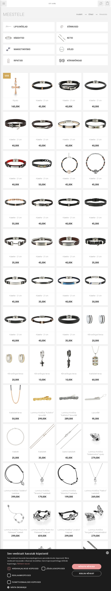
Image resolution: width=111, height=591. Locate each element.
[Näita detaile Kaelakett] (42, 436)
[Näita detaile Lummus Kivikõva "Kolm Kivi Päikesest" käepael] (42, 514)
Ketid (70, 38)
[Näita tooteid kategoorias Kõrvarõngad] (62, 60)
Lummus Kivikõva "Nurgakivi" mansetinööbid (95, 531)
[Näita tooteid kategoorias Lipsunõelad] (8, 26)
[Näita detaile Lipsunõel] (95, 397)
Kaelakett (42, 452)
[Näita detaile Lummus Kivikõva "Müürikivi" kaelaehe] (68, 475)
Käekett (15, 452)
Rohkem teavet (23, 563)
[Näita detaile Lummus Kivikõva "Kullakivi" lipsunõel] (42, 397)
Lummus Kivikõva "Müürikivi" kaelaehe (69, 492)
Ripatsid (18, 60)
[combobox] (107, 552)
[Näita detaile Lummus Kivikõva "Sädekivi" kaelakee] (15, 475)
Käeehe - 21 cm (42, 100)
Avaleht (79, 14)
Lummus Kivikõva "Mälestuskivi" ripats (95, 453)
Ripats (15, 100)
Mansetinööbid (22, 49)
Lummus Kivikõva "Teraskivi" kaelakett (42, 492)
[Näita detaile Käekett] (15, 436)
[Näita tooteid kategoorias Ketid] (62, 38)
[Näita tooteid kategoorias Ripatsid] (8, 60)
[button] (38, 587)
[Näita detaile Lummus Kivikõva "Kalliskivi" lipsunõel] (68, 397)
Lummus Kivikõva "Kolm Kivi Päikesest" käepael (42, 531)
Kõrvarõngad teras (95, 335)
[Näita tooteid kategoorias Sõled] (62, 49)
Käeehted (19, 38)
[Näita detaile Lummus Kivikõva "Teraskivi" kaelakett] (42, 475)
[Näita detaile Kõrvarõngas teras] (42, 358)
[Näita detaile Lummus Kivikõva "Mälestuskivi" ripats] (95, 436)
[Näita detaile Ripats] (15, 85)
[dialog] (55, 570)
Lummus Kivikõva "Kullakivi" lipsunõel (42, 414)
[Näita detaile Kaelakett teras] (95, 358)
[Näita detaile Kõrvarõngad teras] (95, 319)
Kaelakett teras (95, 374)
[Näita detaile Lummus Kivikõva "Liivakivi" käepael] (68, 514)
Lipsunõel (95, 413)
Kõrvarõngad (74, 60)
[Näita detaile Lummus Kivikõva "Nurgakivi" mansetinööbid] (95, 514)
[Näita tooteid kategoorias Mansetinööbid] (8, 49)
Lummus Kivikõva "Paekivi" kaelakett (96, 492)
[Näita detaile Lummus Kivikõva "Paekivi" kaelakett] (95, 475)
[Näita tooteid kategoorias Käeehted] (8, 38)
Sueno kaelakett (68, 452)
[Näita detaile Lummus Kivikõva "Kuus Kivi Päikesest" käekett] (15, 514)
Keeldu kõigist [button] (86, 573)
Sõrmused (72, 27)
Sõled (70, 49)
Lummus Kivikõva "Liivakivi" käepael (69, 531)
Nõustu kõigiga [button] (86, 566)
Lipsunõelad (21, 27)
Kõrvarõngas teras (42, 374)
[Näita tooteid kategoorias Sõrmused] (62, 26)
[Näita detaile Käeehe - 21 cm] (42, 85)
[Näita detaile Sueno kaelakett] (68, 436)
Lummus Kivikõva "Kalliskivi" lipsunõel (69, 414)
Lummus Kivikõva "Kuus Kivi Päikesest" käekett (15, 531)
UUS (7, 76)
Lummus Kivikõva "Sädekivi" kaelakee (15, 492)
